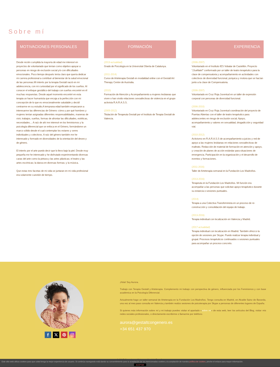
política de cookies (197, 362)
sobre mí (206, 310)
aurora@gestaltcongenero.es (146, 322)
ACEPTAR (140, 365)
